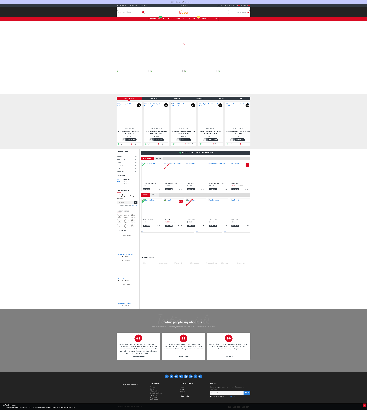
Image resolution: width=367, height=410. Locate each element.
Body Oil (167, 219)
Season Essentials (123, 279)
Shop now (189, 2)
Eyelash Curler (191, 219)
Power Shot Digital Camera (216, 183)
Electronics (147, 158)
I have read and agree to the (128, 205)
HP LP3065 (126, 179)
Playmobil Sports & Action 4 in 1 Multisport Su (129, 132)
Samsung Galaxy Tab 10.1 (172, 183)
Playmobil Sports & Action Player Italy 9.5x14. (238, 132)
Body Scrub (234, 219)
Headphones (235, 183)
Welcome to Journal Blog (125, 254)
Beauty (145, 195)
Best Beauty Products (124, 303)
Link (241, 98)
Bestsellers (154, 98)
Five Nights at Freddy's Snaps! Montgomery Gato (156, 132)
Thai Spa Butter (213, 219)
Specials (177, 98)
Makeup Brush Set (148, 219)
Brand (221, 98)
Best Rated (199, 98)
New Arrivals (129, 98)
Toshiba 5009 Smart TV (149, 183)
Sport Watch (190, 183)
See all (158, 158)
